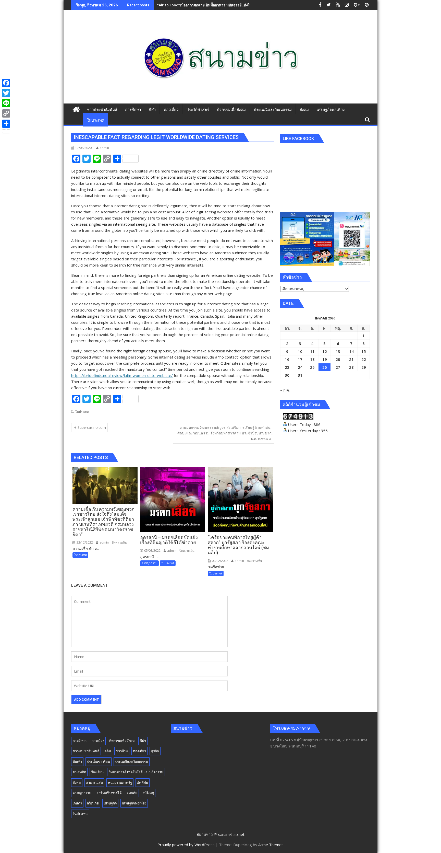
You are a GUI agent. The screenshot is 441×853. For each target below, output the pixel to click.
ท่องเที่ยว (139, 751)
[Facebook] (6, 83)
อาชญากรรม (149, 563)
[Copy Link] (6, 113)
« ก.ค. (285, 390)
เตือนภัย (93, 803)
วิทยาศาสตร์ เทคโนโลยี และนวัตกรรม (136, 772)
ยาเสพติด (79, 772)
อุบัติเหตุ (148, 793)
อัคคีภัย (142, 782)
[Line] (6, 103)
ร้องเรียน (97, 772)
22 (363, 359)
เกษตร (77, 803)
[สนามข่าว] (76, 108)
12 (324, 351)
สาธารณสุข (94, 782)
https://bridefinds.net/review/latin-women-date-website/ (122, 375)
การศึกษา (80, 741)
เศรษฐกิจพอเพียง (134, 803)
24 (300, 367)
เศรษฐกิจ (110, 803)
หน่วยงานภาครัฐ (120, 782)
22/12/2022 (84, 542)
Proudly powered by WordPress (186, 844)
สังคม (77, 782)
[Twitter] (6, 93)
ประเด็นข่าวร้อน (98, 761)
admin (104, 148)
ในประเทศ (82, 411)
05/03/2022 (152, 550)
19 (324, 359)
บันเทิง (77, 761)
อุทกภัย (132, 793)
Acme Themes (271, 844)
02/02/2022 (219, 561)
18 (312, 359)
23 (287, 367)
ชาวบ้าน (122, 751)
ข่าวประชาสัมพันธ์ (86, 751)
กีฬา (143, 741)
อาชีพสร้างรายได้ (108, 793)
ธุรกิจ (155, 751)
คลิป (107, 751)
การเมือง (98, 741)
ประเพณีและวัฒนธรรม (131, 761)
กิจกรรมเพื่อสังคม (122, 741)
